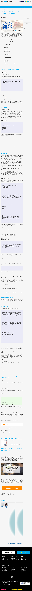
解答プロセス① (7, 44)
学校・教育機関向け (23, 570)
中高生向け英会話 (13, 571)
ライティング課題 (23, 560)
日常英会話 (12, 570)
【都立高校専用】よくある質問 (5, 565)
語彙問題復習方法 (7, 50)
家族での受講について (13, 560)
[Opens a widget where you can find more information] (3, 590)
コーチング (3, 575)
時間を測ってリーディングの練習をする (10, 63)
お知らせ (22, 571)
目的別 (12, 567)
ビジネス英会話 (13, 569)
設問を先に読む (7, 54)
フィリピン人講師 (4, 569)
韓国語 (14, 4)
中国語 (12, 577)
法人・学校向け (24, 567)
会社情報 (3, 556)
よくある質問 (12, 564)
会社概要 (3, 558)
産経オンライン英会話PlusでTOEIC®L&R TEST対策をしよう (12, 64)
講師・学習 (4, 567)
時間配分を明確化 (6, 61)
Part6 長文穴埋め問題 (7, 51)
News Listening (29, 4)
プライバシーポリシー (4, 560)
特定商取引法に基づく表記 (5, 559)
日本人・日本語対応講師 (4, 570)
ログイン (23, 552)
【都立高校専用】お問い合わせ (5, 564)
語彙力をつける (6, 60)
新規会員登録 (8, 552)
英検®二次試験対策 (13, 575)
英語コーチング (19, 4)
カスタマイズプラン (23, 559)
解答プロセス (7, 48)
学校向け (5, 4)
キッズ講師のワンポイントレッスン (28, 23)
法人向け (10, 4)
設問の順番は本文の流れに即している (10, 55)
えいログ (24, 4)
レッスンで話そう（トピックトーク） (28, 16)
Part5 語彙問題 (6, 47)
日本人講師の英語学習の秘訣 (28, 21)
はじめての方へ (14, 556)
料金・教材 (23, 556)
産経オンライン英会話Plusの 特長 (15, 559)
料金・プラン (22, 558)
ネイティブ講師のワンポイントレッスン (28, 18)
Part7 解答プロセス (8, 57)
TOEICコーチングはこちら (16, 589)
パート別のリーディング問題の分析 (8, 41)
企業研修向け (22, 569)
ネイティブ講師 (3, 571)
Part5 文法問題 (6, 43)
